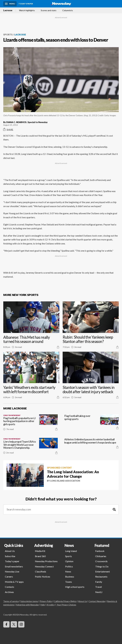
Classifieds (40, 571)
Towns (68, 581)
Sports (7, 34)
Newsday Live (12, 571)
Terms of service (11, 601)
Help (43, 604)
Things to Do (101, 566)
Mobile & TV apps (14, 581)
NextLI (98, 592)
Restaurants (101, 576)
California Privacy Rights (65, 601)
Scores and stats (48, 10)
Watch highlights (27, 10)
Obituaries (100, 556)
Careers (9, 576)
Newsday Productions (46, 561)
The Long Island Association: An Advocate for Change (73, 474)
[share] (58, 347)
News (68, 571)
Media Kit (40, 551)
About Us (10, 551)
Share (10, 129)
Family (98, 581)
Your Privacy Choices (66, 604)
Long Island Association (65, 480)
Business (69, 576)
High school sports (74, 586)
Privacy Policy (46, 601)
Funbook (99, 551)
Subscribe (10, 556)
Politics (69, 566)
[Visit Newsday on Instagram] (21, 624)
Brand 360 (40, 556)
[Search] (114, 509)
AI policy (51, 604)
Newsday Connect (44, 566)
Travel (98, 586)
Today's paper (12, 561)
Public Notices (42, 576)
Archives (9, 592)
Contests (9, 586)
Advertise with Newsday (27, 604)
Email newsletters (14, 566)
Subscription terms (29, 601)
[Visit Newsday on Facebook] (6, 624)
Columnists (67, 10)
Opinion (69, 561)
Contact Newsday (97, 601)
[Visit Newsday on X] (14, 624)
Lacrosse (7, 10)
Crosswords (101, 561)
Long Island (71, 551)
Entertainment (102, 571)
